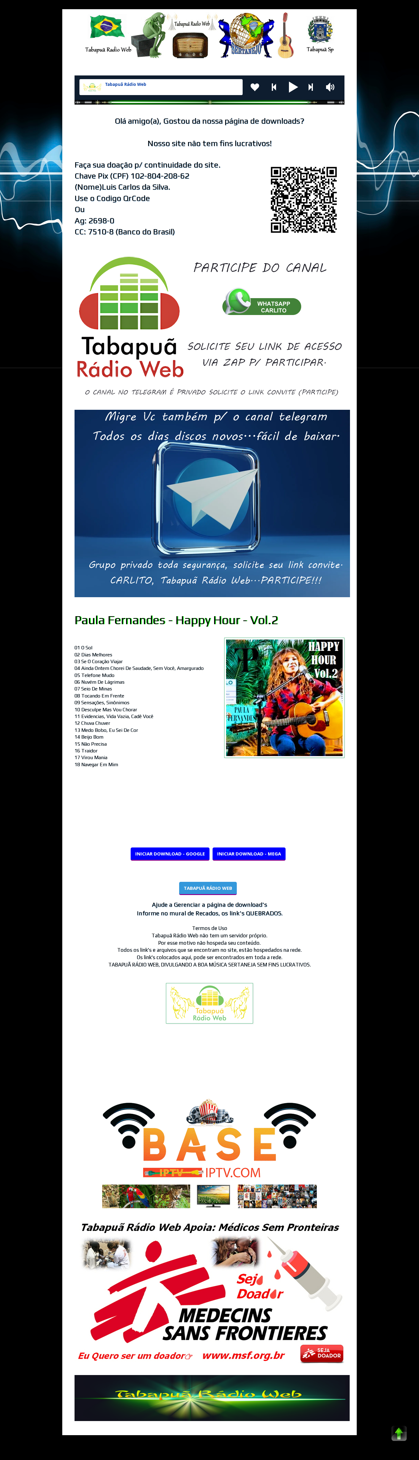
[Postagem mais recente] (76, 1066)
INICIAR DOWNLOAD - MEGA (249, 854)
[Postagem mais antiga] (342, 1066)
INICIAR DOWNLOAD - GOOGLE (170, 854)
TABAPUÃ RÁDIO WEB (208, 888)
